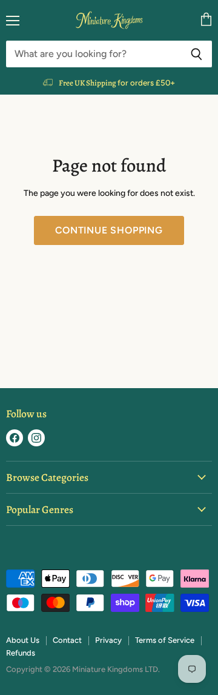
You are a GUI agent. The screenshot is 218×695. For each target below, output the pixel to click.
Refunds (20, 652)
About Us (22, 640)
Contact (67, 640)
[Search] (196, 54)
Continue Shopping (109, 230)
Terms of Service (164, 640)
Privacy (108, 640)
